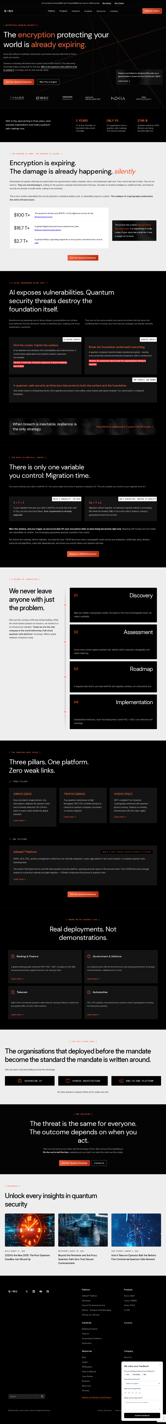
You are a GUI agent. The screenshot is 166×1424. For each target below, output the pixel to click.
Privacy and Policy (105, 1410)
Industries (86, 1323)
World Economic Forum (43, 217)
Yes (127, 1374)
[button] (51, 11)
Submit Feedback (142, 1415)
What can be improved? (133, 1398)
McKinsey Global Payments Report (48, 230)
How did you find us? (132, 1379)
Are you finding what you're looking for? (139, 1371)
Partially (136, 1374)
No (145, 1374)
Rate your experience (132, 1389)
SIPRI (37, 243)
